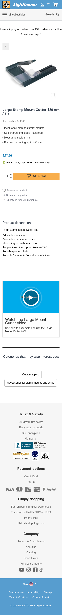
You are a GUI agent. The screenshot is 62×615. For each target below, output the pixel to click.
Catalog (31, 552)
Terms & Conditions (18, 597)
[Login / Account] (42, 4)
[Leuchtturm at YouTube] (22, 570)
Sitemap (48, 592)
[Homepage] (19, 4)
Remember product (16, 190)
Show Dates (31, 558)
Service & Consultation (31, 541)
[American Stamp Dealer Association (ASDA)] (45, 455)
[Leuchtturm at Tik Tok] (41, 570)
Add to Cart (39, 176)
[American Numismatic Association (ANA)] (22, 455)
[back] (5, 46)
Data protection (16, 592)
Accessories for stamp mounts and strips (30, 382)
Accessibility (33, 592)
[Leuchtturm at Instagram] (28, 570)
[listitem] (31, 71)
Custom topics (30, 374)
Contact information (41, 597)
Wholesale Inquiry (31, 563)
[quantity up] (10, 174)
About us (31, 547)
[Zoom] (53, 95)
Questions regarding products (22, 200)
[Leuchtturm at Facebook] (35, 570)
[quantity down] (10, 177)
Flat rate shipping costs (31, 523)
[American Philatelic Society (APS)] (36, 455)
